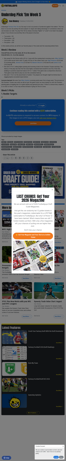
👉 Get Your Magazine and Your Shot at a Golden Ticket (33, 236)
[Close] (63, 446)
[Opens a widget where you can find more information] (6, 458)
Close (61, 457)
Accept (56, 457)
